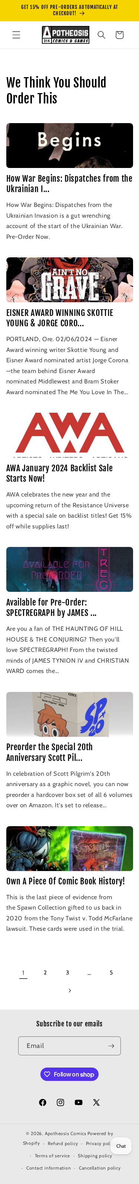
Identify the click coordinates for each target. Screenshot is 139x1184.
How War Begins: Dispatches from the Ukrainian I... (69, 184)
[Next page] (69, 991)
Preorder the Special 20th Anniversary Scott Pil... (49, 752)
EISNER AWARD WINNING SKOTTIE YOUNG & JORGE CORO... (59, 318)
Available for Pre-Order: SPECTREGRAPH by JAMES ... (51, 607)
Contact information (48, 1168)
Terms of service (52, 1155)
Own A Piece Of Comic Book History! (65, 881)
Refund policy (63, 1143)
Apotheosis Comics (65, 1133)
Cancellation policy (100, 1168)
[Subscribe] (111, 1046)
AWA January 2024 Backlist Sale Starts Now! (59, 473)
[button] (16, 35)
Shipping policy (95, 1155)
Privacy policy (101, 1143)
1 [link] (23, 972)
